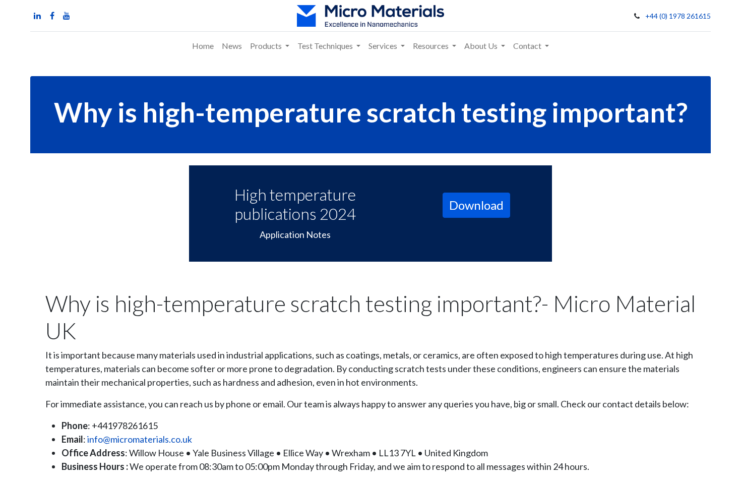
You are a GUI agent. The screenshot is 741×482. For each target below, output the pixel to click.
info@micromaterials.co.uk (139, 439)
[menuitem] (203, 46)
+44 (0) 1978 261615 (678, 16)
